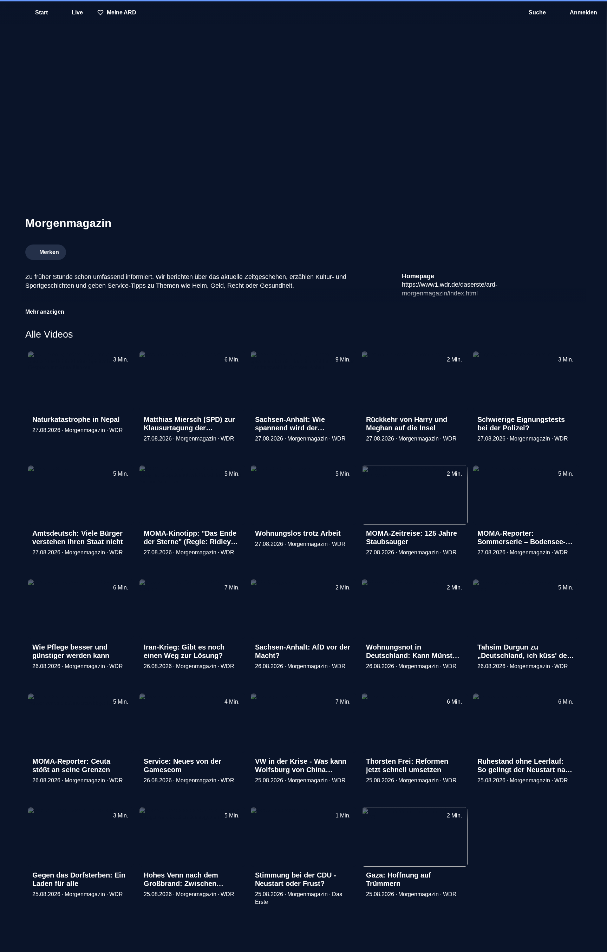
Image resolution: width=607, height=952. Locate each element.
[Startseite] (303, 13)
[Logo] (529, 250)
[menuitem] (10, 12)
